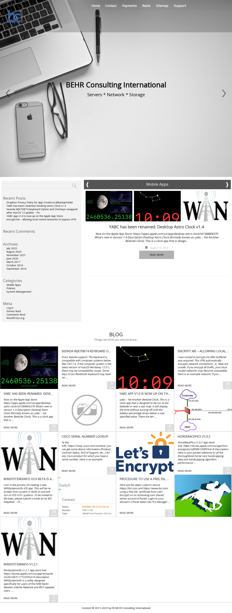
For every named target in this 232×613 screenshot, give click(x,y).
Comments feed (15, 314)
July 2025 (11, 248)
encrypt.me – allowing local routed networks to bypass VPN (41, 219)
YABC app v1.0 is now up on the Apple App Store (34, 216)
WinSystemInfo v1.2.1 (21, 564)
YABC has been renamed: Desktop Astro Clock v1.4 (36, 205)
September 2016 (16, 268)
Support (180, 6)
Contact (111, 6)
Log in (9, 307)
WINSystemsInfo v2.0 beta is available (34, 479)
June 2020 (12, 258)
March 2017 (13, 261)
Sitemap (162, 6)
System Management (18, 291)
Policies (10, 288)
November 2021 (16, 255)
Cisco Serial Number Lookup (85, 436)
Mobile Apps (13, 284)
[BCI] (15, 16)
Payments (129, 6)
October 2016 (14, 265)
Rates (146, 6)
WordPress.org (15, 318)
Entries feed (13, 311)
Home (96, 6)
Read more (157, 254)
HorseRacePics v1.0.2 (194, 436)
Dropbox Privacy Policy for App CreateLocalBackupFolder (39, 202)
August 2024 (13, 251)
